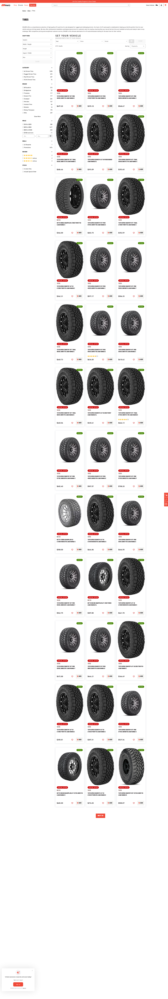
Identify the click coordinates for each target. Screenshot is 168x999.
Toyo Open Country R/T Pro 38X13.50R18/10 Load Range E (127, 97)
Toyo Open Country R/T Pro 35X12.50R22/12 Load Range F (66, 667)
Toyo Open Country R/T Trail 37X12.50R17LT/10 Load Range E (128, 414)
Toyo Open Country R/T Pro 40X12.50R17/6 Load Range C (66, 97)
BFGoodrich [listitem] (27, 87)
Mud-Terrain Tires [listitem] (29, 77)
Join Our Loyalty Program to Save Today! (84, 1)
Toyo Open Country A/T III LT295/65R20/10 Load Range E (97, 540)
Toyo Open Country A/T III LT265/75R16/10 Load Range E (97, 794)
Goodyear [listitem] (26, 99)
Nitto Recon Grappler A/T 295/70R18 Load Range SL (99, 604)
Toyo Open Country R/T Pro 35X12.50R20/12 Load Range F (66, 604)
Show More (37, 116)
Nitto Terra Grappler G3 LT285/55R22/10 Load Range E (66, 540)
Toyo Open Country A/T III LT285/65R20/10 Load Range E (127, 604)
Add (80, 106)
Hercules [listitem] (26, 101)
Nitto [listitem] (25, 113)
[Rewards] (166, 499)
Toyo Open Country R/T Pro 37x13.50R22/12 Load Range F (127, 477)
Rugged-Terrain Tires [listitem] (30, 74)
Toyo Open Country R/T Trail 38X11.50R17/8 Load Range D (66, 414)
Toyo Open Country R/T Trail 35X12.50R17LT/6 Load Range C (66, 160)
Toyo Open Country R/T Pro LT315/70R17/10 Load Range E (97, 97)
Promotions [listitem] (27, 147)
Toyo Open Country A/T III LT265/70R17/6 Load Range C (97, 731)
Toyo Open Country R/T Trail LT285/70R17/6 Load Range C (127, 224)
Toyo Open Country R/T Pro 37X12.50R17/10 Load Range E (97, 224)
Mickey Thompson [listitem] (29, 110)
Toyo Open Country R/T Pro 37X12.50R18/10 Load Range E (127, 731)
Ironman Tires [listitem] (28, 104)
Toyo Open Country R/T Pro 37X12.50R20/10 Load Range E (66, 477)
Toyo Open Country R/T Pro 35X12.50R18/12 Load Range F (127, 287)
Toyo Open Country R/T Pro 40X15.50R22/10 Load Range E (97, 477)
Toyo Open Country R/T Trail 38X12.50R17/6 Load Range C (66, 350)
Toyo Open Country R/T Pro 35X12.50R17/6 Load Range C (127, 350)
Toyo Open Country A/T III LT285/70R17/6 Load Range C (66, 287)
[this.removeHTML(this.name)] (69, 70)
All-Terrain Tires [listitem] (28, 71)
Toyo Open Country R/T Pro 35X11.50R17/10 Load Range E (127, 540)
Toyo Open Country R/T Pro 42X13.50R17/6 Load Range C (96, 287)
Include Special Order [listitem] (30, 171)
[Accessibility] (166, 504)
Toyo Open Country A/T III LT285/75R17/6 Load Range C (66, 731)
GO (50, 136)
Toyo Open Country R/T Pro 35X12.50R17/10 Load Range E (97, 350)
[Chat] (166, 495)
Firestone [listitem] (26, 93)
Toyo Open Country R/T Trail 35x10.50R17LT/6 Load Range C (127, 160)
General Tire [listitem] (27, 96)
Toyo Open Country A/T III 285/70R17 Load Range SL (99, 414)
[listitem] (37, 124)
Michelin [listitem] (26, 107)
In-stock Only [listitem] (27, 169)
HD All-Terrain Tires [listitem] (29, 79)
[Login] (161, 5)
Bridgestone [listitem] (27, 90)
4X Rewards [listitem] (27, 144)
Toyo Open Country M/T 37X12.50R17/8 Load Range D (130, 794)
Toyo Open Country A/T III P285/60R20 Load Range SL (100, 160)
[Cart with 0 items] (165, 5)
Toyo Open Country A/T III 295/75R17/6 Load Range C (130, 667)
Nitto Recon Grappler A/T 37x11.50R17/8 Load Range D (70, 794)
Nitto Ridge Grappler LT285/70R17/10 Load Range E (69, 224)
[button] (72, 106)
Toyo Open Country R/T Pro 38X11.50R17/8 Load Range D (96, 667)
